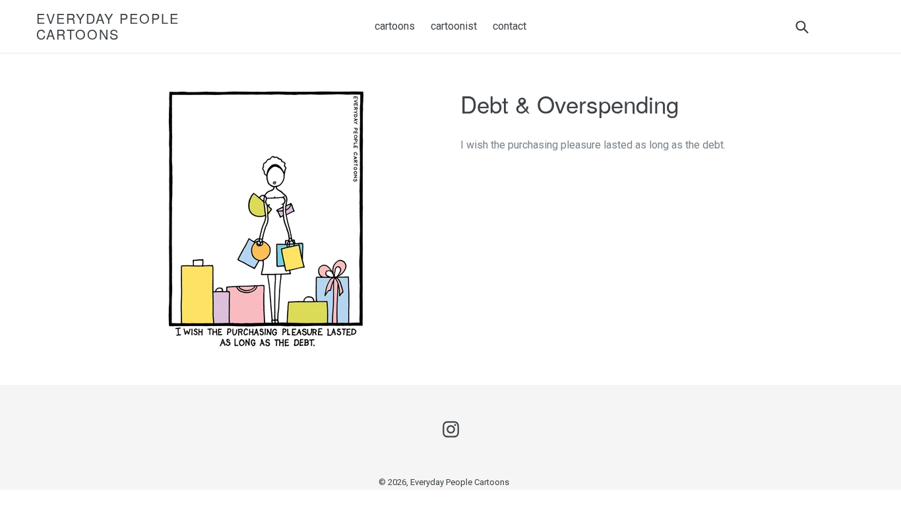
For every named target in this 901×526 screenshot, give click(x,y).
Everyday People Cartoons (107, 26)
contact (509, 26)
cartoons (395, 26)
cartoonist (454, 26)
